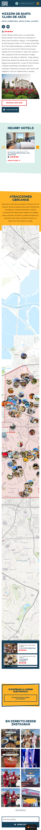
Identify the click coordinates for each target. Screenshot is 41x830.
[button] (37, 147)
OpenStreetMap (28, 639)
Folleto (20, 639)
